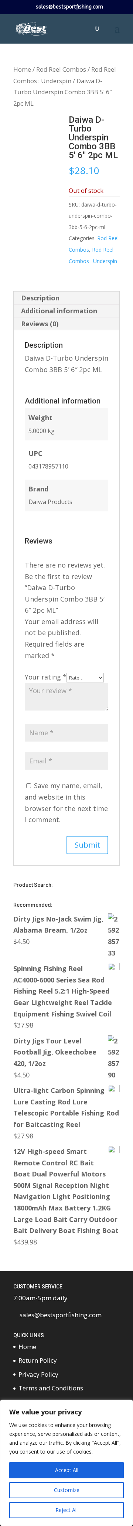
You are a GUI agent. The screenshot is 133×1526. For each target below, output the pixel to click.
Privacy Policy (38, 1374)
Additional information (59, 310)
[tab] (66, 298)
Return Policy (37, 1360)
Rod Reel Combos (61, 69)
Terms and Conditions (50, 1388)
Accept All (66, 1470)
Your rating (45, 676)
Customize (66, 1489)
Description (40, 297)
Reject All (66, 1509)
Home (22, 69)
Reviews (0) (39, 323)
